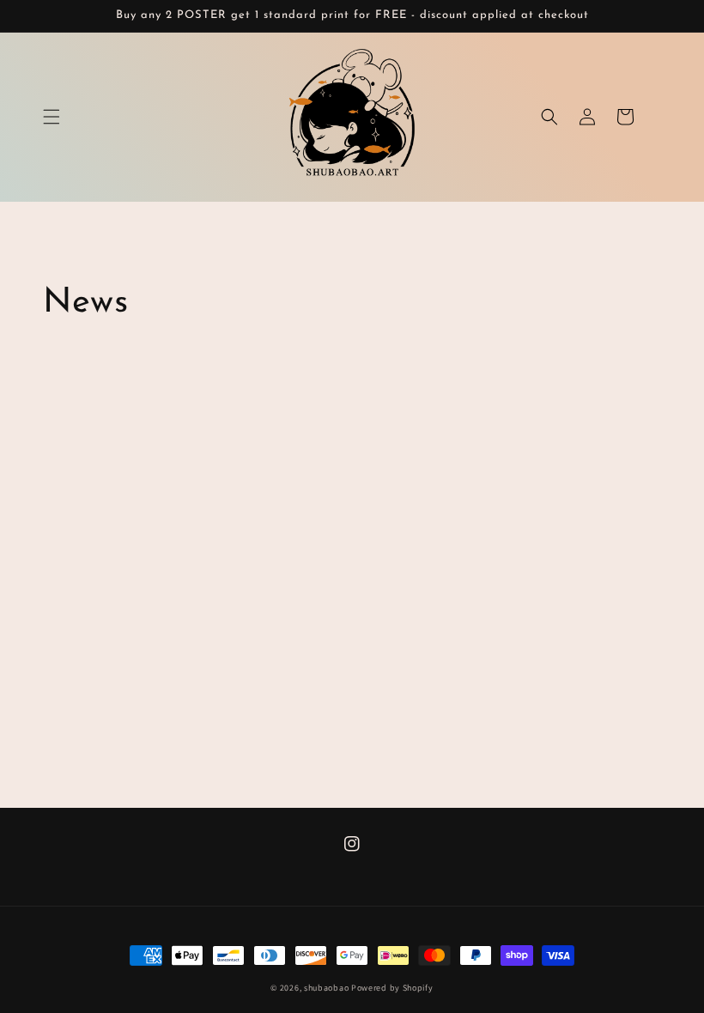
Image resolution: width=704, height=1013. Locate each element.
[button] (51, 117)
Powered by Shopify (392, 987)
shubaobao (326, 987)
